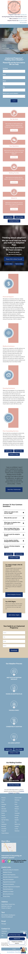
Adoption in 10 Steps (8, 891)
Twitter (17, 793)
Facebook (21, 791)
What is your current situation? (11, 93)
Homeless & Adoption (8, 884)
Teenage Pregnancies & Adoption (11, 886)
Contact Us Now (14, 221)
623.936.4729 (22, 20)
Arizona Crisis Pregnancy (9, 874)
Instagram (10, 793)
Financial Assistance (8, 889)
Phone (5, 81)
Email (4, 74)
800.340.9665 (23, 22)
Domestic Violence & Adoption (10, 877)
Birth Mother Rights (14, 615)
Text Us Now (19, 217)
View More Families (14, 785)
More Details (18, 749)
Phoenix (20, 18)
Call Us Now (8, 217)
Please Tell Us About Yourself (14, 259)
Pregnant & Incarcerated (9, 882)
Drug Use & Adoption (8, 879)
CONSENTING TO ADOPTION (14, 726)
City (4, 87)
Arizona (25, 18)
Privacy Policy (6, 896)
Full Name (5, 68)
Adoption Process (7, 872)
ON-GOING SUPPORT (14, 743)
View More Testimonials (14, 489)
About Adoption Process (14, 594)
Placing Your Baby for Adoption (11, 869)
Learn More (14, 130)
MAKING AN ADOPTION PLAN (14, 694)
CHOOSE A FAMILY (14, 710)
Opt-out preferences (8, 894)
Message (3, 923)
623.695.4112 (23, 14)
